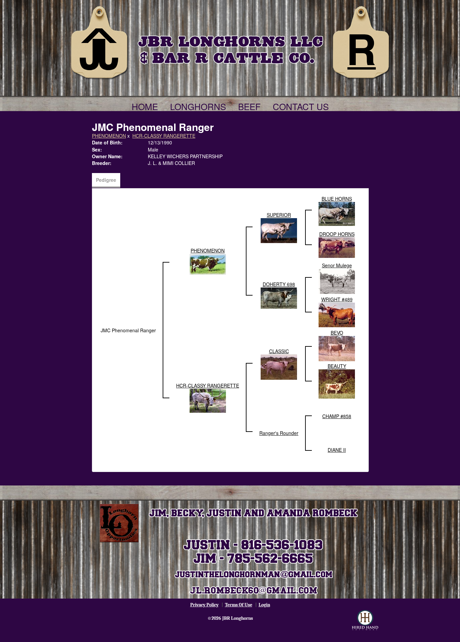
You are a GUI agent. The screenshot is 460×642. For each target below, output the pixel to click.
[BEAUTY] (337, 383)
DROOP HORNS (337, 234)
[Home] (230, 41)
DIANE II (337, 449)
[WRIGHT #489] (337, 314)
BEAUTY (337, 366)
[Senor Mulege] (337, 280)
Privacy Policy (204, 605)
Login (264, 605)
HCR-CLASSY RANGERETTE (163, 135)
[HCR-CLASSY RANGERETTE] (208, 400)
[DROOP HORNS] (337, 246)
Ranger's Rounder (278, 433)
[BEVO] (337, 347)
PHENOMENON (109, 135)
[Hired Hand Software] (365, 620)
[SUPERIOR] (279, 230)
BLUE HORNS (337, 198)
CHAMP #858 (336, 416)
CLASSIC (279, 351)
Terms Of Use (238, 605)
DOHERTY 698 (279, 284)
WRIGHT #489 (337, 299)
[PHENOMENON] (208, 263)
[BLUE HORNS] (337, 213)
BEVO (337, 332)
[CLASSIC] (279, 366)
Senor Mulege (337, 265)
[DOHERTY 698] (279, 297)
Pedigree (106, 179)
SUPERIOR (279, 214)
